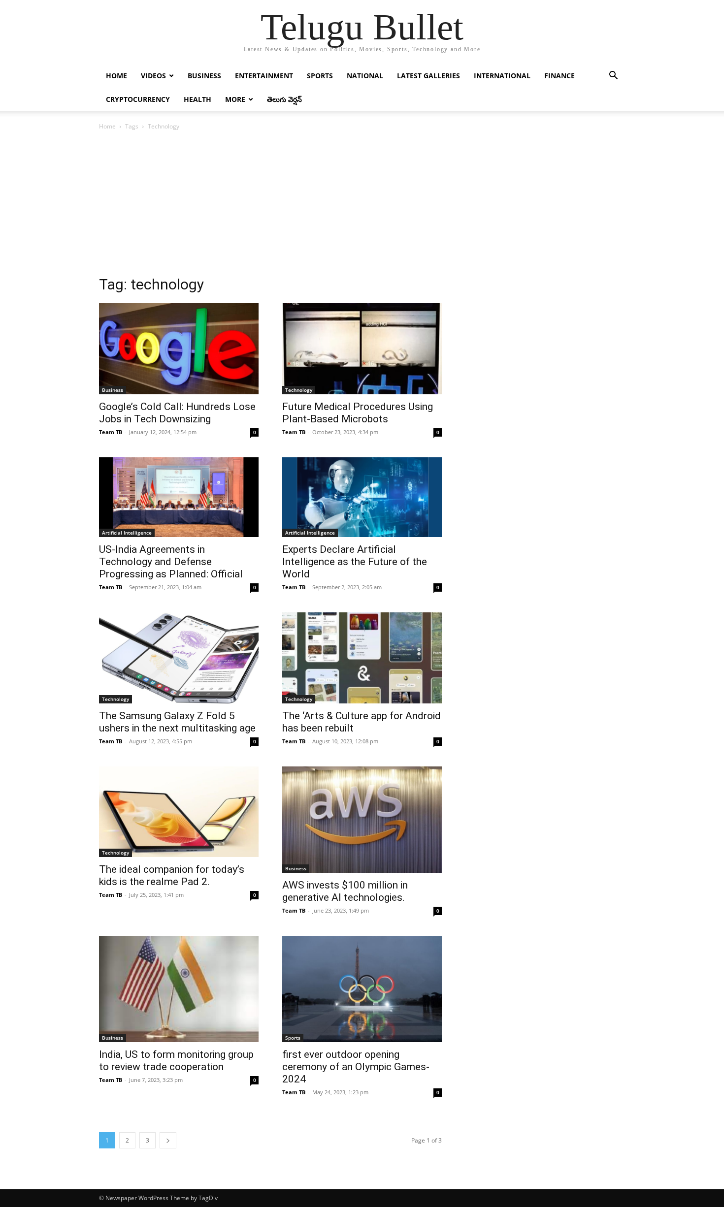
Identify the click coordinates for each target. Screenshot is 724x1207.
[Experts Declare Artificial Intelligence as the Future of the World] (362, 497)
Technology (298, 389)
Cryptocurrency (138, 99)
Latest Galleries (428, 75)
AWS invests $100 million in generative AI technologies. (345, 891)
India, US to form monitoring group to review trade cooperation (176, 1060)
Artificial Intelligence (127, 532)
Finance (559, 75)
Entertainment (264, 75)
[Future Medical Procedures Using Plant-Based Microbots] (362, 348)
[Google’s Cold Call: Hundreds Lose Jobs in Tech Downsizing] (179, 348)
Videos (153, 75)
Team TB (110, 432)
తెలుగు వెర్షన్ (284, 99)
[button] (613, 76)
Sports (320, 75)
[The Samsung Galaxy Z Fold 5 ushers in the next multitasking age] (179, 657)
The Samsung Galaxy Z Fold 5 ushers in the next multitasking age (177, 722)
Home (116, 75)
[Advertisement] (362, 206)
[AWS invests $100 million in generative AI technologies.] (362, 819)
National (365, 75)
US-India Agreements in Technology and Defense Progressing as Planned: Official (171, 561)
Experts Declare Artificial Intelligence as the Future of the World (354, 561)
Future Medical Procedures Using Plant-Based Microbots (357, 413)
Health (197, 99)
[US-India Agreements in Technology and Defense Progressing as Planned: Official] (179, 497)
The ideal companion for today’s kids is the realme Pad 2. (171, 875)
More (235, 99)
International (502, 75)
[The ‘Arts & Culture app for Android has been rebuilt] (362, 657)
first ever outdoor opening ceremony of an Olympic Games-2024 (355, 1066)
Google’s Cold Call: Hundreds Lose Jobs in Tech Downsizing (177, 413)
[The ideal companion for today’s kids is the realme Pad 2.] (179, 812)
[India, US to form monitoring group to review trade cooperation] (179, 989)
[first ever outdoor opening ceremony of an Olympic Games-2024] (362, 989)
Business (204, 75)
